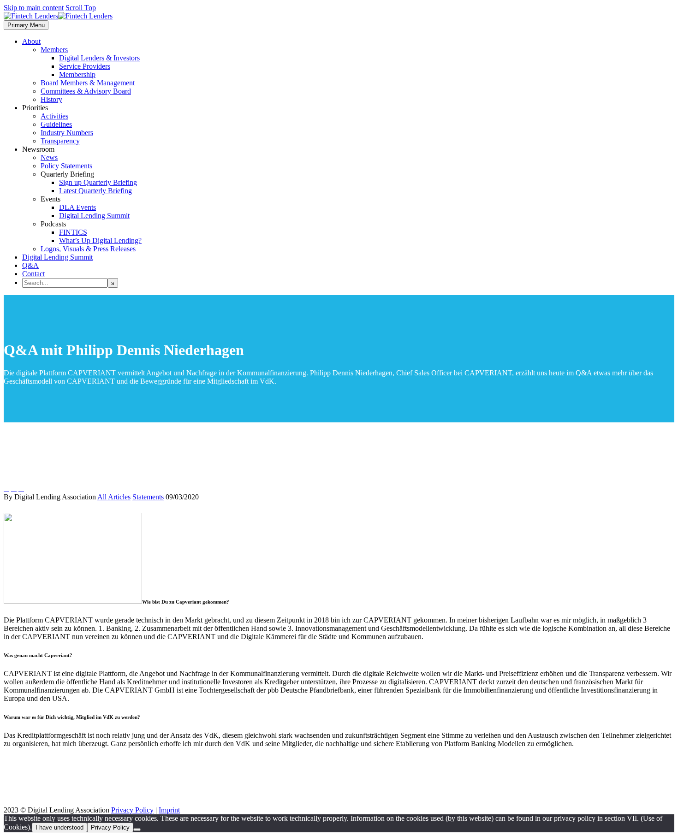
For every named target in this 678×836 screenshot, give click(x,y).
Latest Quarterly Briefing (95, 191)
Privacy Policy (132, 810)
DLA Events (77, 207)
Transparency (60, 141)
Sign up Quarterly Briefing (98, 182)
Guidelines (56, 124)
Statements (148, 497)
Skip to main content (34, 8)
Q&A (30, 265)
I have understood (59, 827)
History (51, 99)
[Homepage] (58, 16)
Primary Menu (26, 25)
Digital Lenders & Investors (99, 58)
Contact (33, 274)
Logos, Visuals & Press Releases (88, 249)
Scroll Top (80, 8)
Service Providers (84, 66)
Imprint (169, 810)
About (31, 41)
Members (54, 49)
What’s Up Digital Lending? (100, 240)
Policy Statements (66, 166)
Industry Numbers (67, 132)
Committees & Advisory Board (86, 91)
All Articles (114, 497)
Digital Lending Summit (94, 215)
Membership (77, 74)
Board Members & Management (88, 83)
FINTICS (73, 232)
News (49, 157)
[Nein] (137, 829)
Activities (54, 116)
